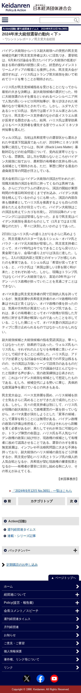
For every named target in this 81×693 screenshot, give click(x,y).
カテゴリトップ (42, 501)
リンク (8, 667)
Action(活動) (17, 521)
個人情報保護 (13, 651)
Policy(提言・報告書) (18, 602)
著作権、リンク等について (21, 659)
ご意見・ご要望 (14, 643)
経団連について (15, 594)
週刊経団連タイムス (21, 529)
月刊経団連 (11, 627)
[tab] (12, 19)
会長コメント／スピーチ (21, 610)
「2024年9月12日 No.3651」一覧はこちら (42, 490)
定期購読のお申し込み (22, 564)
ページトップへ (65, 577)
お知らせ (10, 635)
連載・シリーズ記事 (21, 536)
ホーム (8, 586)
